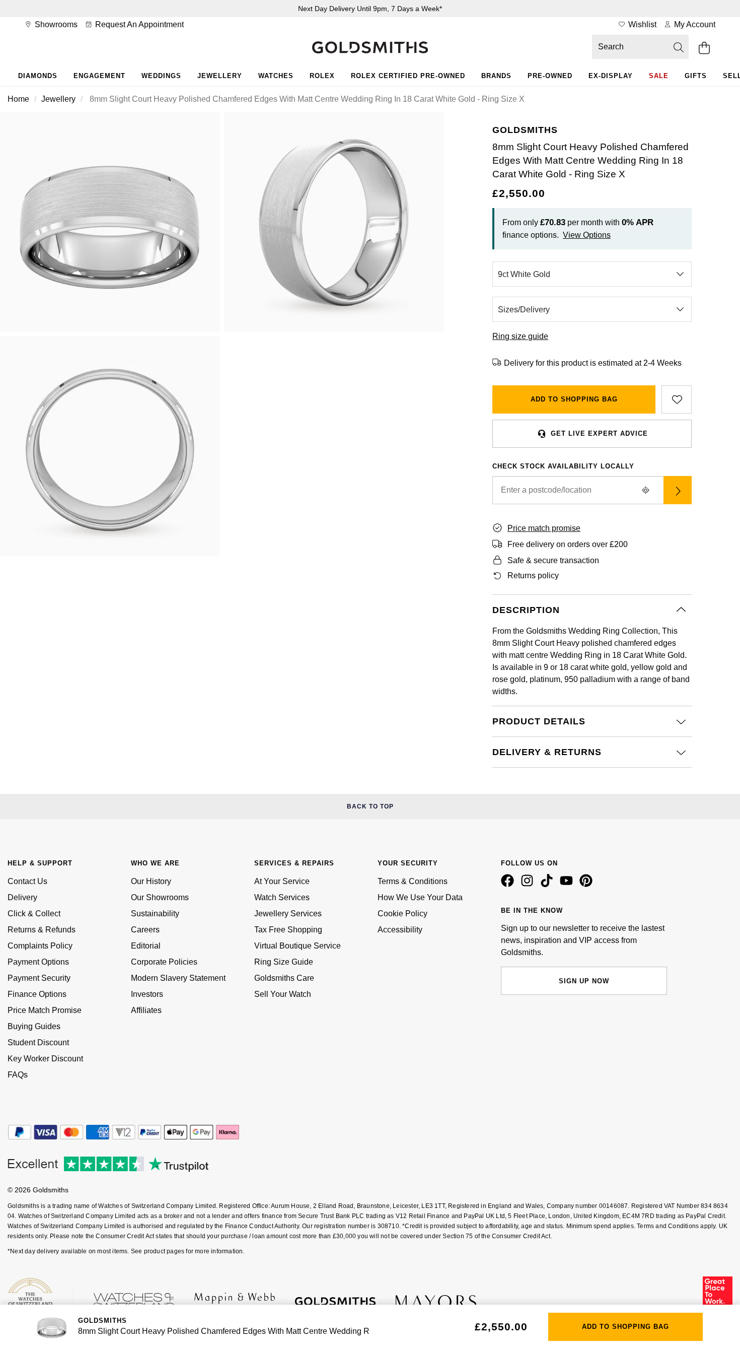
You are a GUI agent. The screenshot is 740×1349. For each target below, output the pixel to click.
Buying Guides (34, 1026)
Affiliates (146, 1010)
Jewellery (219, 76)
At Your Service (282, 881)
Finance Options (37, 994)
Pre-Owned (550, 76)
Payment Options (38, 962)
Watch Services (282, 897)
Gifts (696, 76)
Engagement (99, 76)
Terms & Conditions (413, 881)
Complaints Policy (40, 945)
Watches (275, 76)
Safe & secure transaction (553, 560)
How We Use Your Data (420, 897)
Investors (147, 994)
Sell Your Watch (282, 994)
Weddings (161, 76)
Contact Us (27, 881)
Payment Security (39, 978)
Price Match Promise (45, 1010)
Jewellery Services (288, 913)
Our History (151, 881)
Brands (496, 76)
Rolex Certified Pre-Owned (408, 76)
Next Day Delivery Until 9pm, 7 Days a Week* (370, 9)
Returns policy (533, 575)
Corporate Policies (164, 962)
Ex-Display (610, 76)
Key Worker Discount (45, 1058)
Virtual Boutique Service (297, 945)
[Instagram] (529, 884)
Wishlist (641, 24)
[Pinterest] (588, 884)
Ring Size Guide (283, 962)
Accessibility (400, 929)
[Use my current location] (645, 490)
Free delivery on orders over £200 (567, 544)
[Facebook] (509, 884)
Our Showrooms (160, 897)
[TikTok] (548, 884)
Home (18, 99)
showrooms (55, 24)
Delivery (22, 897)
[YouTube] (568, 884)
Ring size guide (520, 336)
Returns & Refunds (42, 929)
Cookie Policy (402, 913)
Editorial (146, 945)
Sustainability (155, 913)
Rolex (322, 76)
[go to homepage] (370, 48)
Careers (145, 929)
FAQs (18, 1074)
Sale (659, 76)
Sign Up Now (584, 981)
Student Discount (38, 1042)
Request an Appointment (138, 24)
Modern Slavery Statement (178, 978)
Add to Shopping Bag (574, 399)
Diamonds (37, 76)
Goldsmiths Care (284, 978)
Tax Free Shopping (288, 929)
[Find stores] (677, 490)
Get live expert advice (599, 433)
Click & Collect (34, 913)
